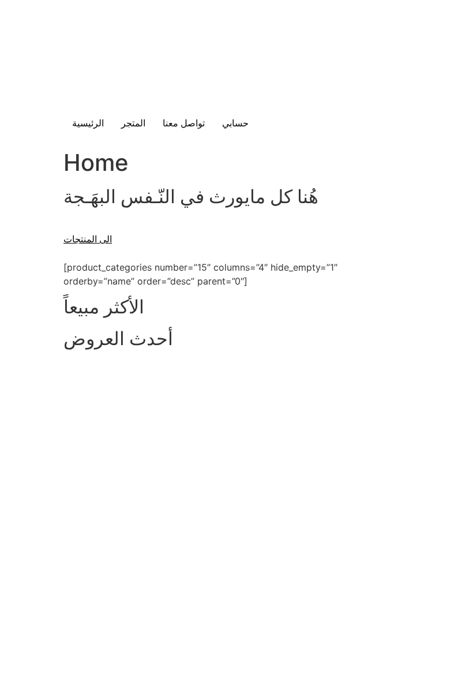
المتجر (133, 123)
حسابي (235, 123)
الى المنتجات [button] (87, 239)
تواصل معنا (184, 123)
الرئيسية (88, 123)
